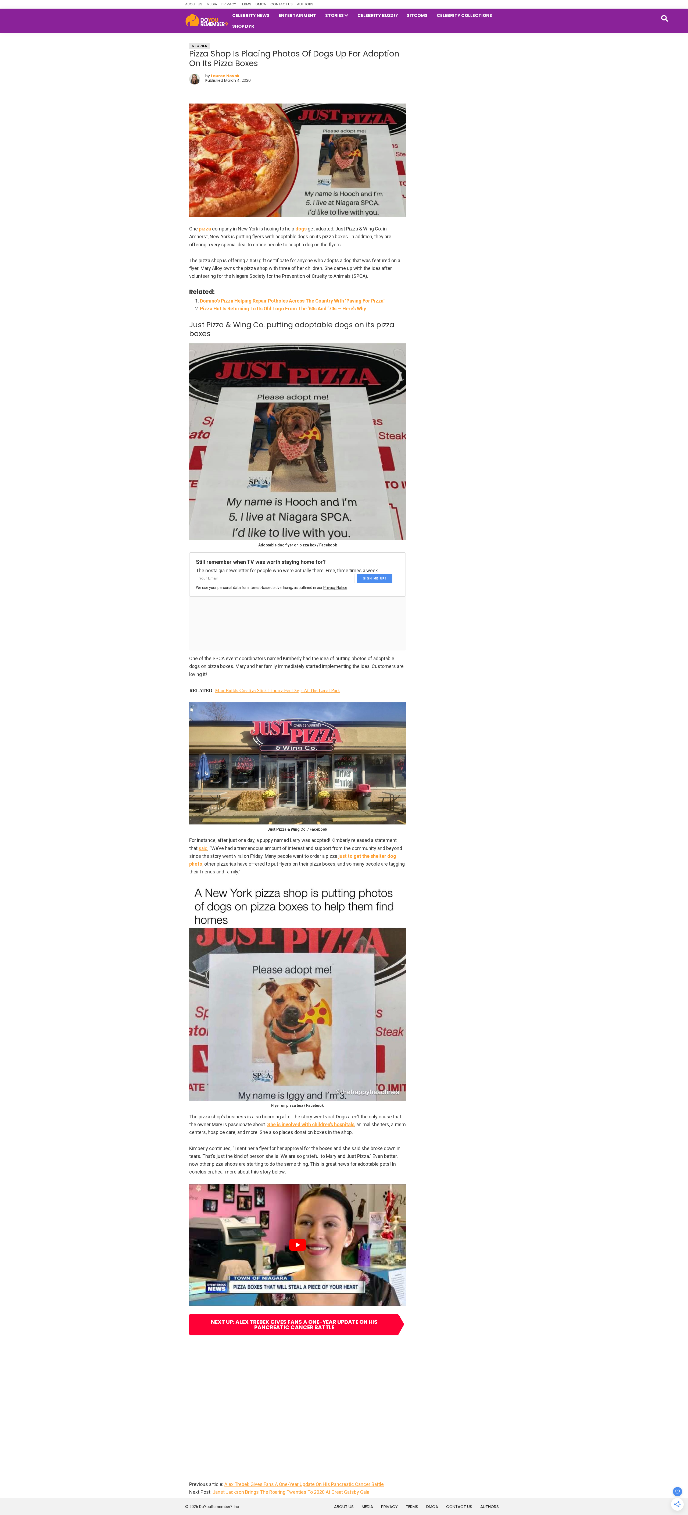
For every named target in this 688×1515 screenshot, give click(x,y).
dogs (301, 229)
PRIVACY (228, 4)
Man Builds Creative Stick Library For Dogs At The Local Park (277, 690)
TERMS (245, 4)
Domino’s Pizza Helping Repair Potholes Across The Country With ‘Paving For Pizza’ (292, 301)
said (203, 848)
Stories (199, 45)
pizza (205, 229)
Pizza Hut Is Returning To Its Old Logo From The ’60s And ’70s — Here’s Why (283, 308)
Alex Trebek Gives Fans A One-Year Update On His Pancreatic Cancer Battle (304, 1484)
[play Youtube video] (297, 1245)
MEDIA (212, 4)
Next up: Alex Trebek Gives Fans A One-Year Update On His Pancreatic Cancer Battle (294, 1324)
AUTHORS (305, 4)
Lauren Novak (225, 76)
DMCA (261, 4)
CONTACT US (281, 4)
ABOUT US (193, 4)
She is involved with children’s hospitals (310, 1124)
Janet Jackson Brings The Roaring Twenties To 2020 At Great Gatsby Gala (291, 1492)
